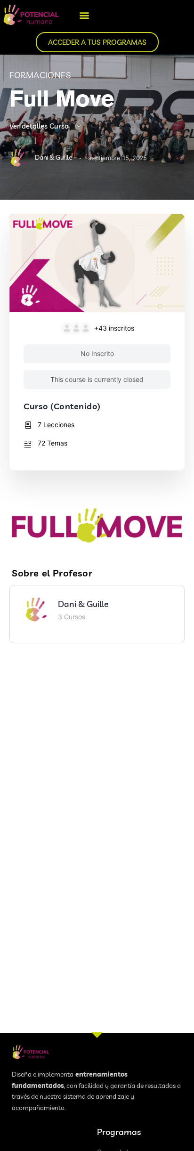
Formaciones (40, 75)
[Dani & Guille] (36, 608)
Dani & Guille (83, 604)
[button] (84, 15)
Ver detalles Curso (40, 126)
